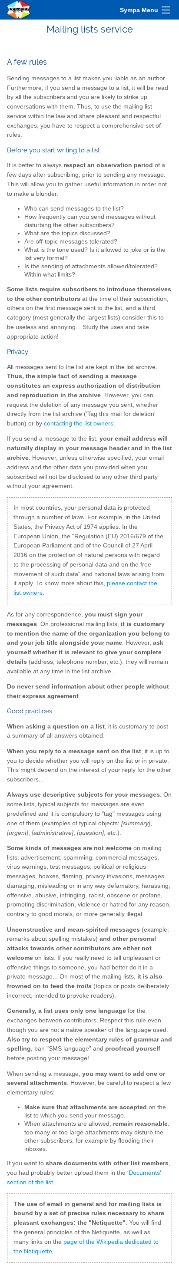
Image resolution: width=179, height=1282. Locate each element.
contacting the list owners (78, 423)
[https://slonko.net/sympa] (19, 10)
